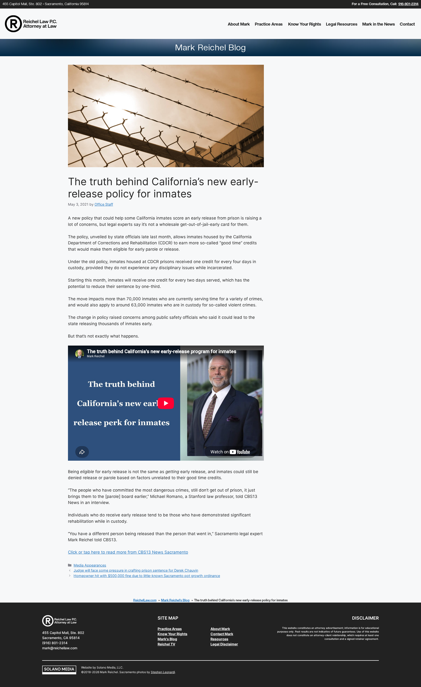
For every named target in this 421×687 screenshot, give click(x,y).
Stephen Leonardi (163, 672)
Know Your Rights (304, 24)
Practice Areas (269, 24)
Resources (219, 639)
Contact (407, 24)
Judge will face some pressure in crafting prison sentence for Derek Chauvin (136, 570)
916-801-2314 (408, 4)
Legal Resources (341, 24)
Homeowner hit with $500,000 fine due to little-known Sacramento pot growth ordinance (147, 576)
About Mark (239, 24)
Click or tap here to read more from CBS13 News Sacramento (128, 552)
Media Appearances (90, 565)
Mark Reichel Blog (210, 47)
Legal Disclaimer (224, 644)
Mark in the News (378, 24)
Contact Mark (221, 634)
